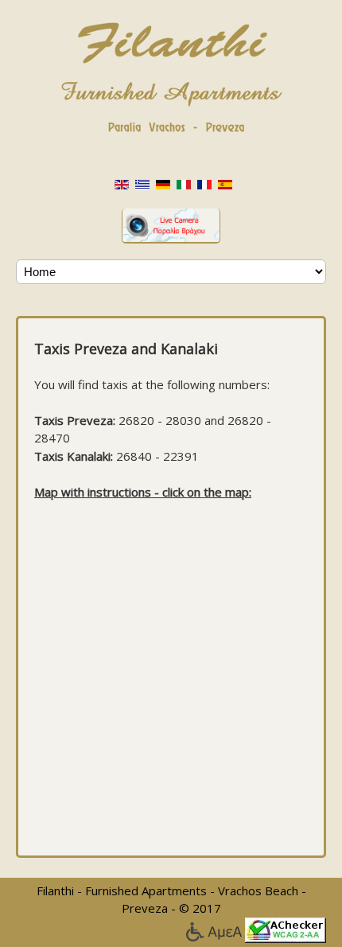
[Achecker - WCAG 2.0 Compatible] (285, 929)
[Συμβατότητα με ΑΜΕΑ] (215, 929)
